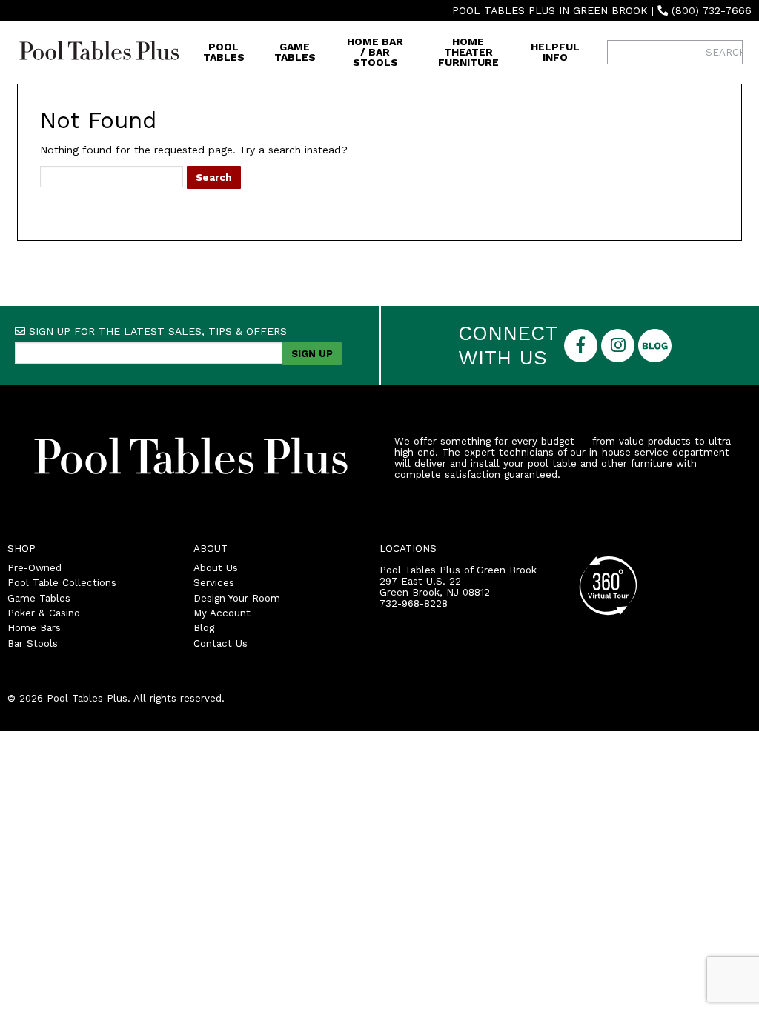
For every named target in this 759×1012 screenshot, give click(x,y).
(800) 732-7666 (712, 10)
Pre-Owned (34, 567)
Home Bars (34, 627)
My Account (222, 613)
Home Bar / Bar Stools (375, 52)
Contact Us (220, 643)
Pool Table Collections (61, 582)
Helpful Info (555, 52)
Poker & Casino (43, 613)
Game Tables (295, 52)
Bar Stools (32, 643)
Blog (203, 627)
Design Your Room (236, 598)
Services (213, 582)
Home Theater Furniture (468, 52)
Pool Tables (224, 52)
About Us (215, 567)
